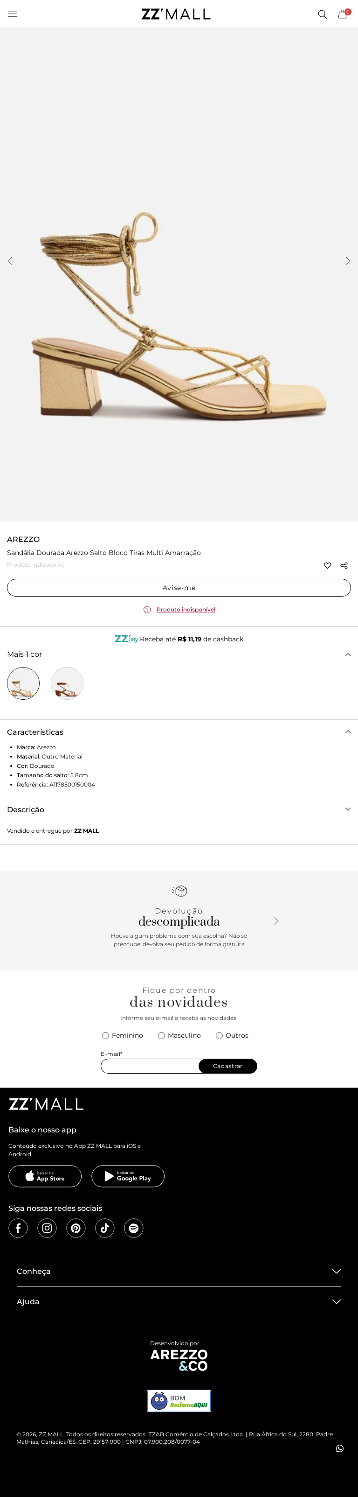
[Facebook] (18, 1228)
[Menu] (12, 14)
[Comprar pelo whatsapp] (340, 1448)
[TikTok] (105, 1228)
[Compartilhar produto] (344, 566)
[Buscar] (322, 14)
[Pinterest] (76, 1228)
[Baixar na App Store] (45, 1176)
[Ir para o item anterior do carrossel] (10, 262)
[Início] (176, 14)
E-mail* (112, 1054)
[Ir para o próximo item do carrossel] (348, 262)
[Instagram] (47, 1228)
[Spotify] (134, 1228)
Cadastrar (228, 1065)
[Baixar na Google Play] (128, 1176)
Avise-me (179, 587)
